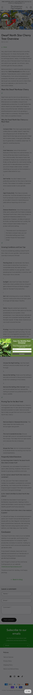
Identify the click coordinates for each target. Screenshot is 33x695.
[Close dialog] (32, 339)
